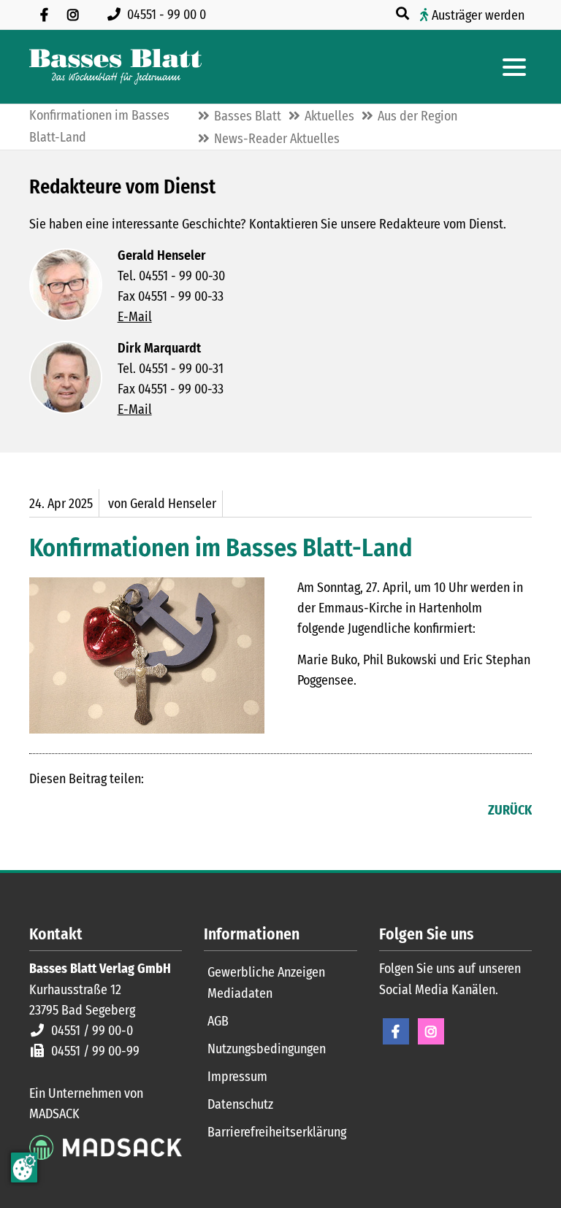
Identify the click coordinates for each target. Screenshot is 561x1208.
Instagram (431, 1031)
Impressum (237, 1077)
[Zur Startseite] (115, 67)
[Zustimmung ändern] (24, 1167)
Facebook (41, 811)
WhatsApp (128, 811)
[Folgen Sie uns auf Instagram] (73, 14)
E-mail (99, 811)
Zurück (510, 810)
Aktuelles (329, 116)
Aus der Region (417, 116)
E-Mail (135, 317)
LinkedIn (70, 811)
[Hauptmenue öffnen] (514, 67)
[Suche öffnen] (404, 14)
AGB (218, 1021)
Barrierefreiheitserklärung (276, 1132)
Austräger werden (478, 15)
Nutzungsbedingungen (266, 1049)
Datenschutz (240, 1104)
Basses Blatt (247, 116)
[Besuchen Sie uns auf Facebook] (43, 14)
